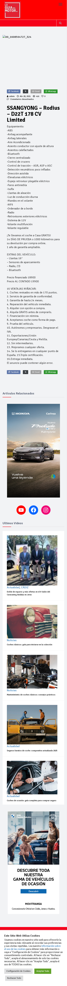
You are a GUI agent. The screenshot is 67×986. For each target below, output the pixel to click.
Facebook (15, 91)
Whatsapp (52, 91)
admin (12, 96)
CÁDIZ (25, 587)
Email (37, 91)
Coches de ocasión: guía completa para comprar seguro (31, 800)
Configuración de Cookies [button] (18, 971)
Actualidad (13, 587)
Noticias (11, 640)
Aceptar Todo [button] (42, 971)
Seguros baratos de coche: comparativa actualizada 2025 (32, 750)
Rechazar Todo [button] (14, 978)
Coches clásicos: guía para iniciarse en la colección (29, 644)
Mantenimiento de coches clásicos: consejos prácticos (31, 694)
